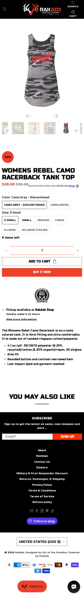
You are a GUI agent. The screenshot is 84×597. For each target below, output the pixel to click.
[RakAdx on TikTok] (52, 511)
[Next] (55, 116)
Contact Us (42, 461)
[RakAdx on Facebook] (36, 511)
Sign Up (67, 436)
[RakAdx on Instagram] (42, 511)
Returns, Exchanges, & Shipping (42, 479)
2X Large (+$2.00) (34, 230)
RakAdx (19, 552)
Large (59, 220)
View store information (21, 319)
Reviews (42, 456)
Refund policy (42, 502)
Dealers (42, 467)
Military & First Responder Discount (42, 473)
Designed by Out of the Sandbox (46, 552)
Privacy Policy (42, 485)
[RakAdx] (42, 9)
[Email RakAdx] (31, 511)
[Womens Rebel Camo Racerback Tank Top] (42, 70)
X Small (10, 220)
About (42, 450)
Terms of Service (42, 496)
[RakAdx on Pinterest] (47, 511)
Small (27, 220)
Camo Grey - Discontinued (24, 204)
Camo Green (60, 204)
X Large (10, 230)
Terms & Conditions (42, 490)
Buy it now (42, 272)
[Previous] (29, 116)
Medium (43, 220)
